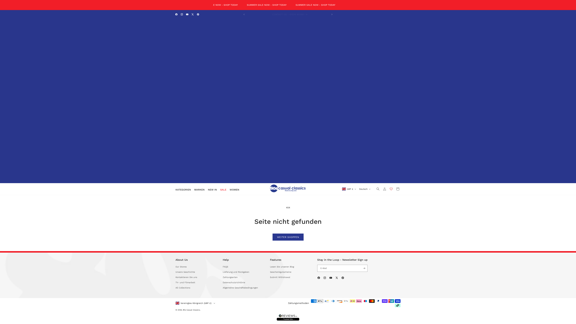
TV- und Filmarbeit (185, 282)
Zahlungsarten (230, 277)
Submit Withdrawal (280, 277)
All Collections (183, 287)
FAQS (225, 267)
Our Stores (181, 267)
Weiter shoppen (288, 237)
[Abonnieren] (364, 268)
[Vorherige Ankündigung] (244, 14)
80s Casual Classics (191, 310)
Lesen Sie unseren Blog (282, 267)
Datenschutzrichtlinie (234, 282)
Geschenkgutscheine (280, 272)
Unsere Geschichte (185, 272)
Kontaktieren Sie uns (186, 277)
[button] (183, 189)
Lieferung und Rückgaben (236, 272)
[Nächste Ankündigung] (332, 14)
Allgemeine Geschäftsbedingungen (240, 287)
